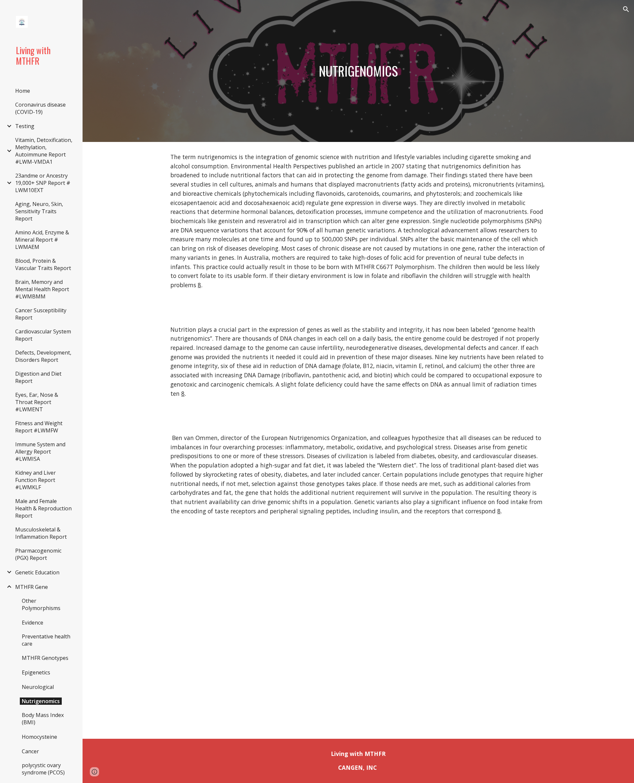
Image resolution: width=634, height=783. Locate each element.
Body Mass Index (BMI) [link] (43, 718)
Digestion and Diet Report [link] (38, 377)
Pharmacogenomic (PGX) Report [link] (38, 554)
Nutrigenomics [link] (41, 701)
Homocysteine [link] (39, 736)
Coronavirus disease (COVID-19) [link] (40, 108)
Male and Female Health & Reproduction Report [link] (43, 508)
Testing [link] (24, 126)
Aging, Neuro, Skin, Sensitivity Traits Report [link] (39, 211)
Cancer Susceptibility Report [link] (40, 314)
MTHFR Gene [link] (31, 587)
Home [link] (22, 90)
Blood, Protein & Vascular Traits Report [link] (43, 264)
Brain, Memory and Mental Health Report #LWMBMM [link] (42, 289)
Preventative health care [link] (46, 640)
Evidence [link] (32, 622)
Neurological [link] (38, 687)
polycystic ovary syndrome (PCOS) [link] (43, 769)
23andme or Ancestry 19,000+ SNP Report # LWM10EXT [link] (42, 183)
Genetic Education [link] (37, 572)
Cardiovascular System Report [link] (43, 335)
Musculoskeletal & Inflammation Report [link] (41, 533)
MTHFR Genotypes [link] (45, 658)
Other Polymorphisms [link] (41, 604)
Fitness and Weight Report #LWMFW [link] (38, 427)
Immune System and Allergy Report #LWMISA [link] (40, 451)
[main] (358, 71)
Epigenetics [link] (36, 672)
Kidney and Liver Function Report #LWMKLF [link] (35, 480)
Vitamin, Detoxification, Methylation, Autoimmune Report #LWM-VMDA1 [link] (43, 150)
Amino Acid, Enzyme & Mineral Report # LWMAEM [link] (42, 240)
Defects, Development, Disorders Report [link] (43, 356)
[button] (626, 9)
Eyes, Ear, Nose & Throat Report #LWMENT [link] (36, 402)
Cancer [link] (30, 751)
